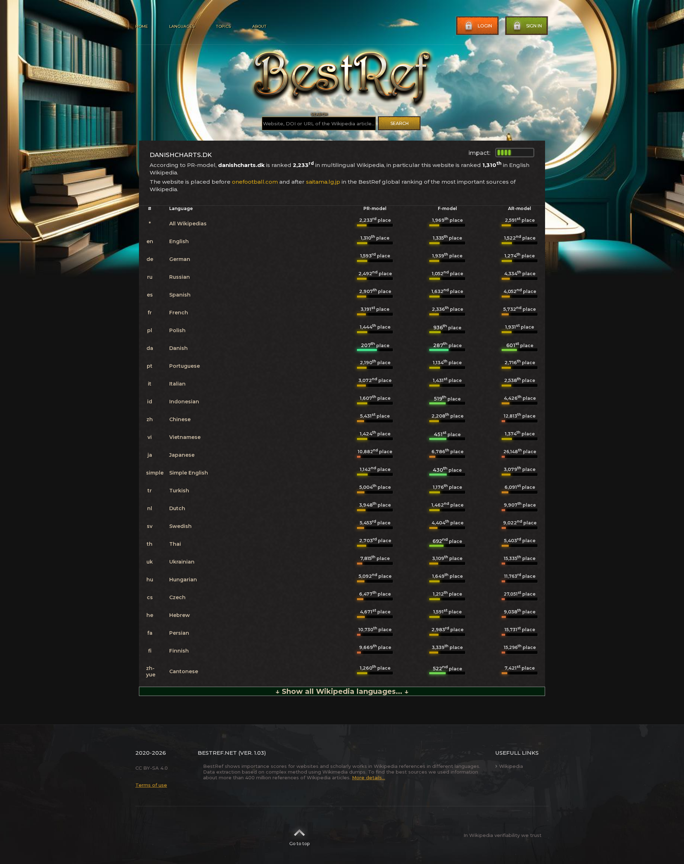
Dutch (177, 508)
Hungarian (183, 579)
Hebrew (179, 615)
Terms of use (151, 785)
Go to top (299, 843)
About (259, 26)
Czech (177, 597)
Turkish (179, 490)
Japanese (182, 455)
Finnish (179, 651)
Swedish (180, 526)
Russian (179, 277)
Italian (177, 384)
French (178, 312)
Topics (223, 26)
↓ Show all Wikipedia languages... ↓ (342, 691)
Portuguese (184, 366)
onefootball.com (255, 181)
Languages (182, 26)
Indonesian (184, 401)
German (179, 259)
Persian (179, 633)
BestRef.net (217, 752)
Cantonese (183, 671)
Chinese (180, 419)
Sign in (534, 25)
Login (485, 25)
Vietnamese (185, 437)
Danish (178, 348)
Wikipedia (511, 766)
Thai (175, 544)
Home (141, 26)
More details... (368, 777)
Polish (177, 330)
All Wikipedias (188, 223)
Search (399, 123)
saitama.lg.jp (323, 181)
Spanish (180, 295)
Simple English (188, 473)
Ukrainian (182, 562)
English (179, 241)
